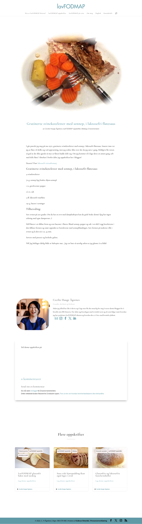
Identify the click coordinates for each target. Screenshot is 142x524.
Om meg (90, 13)
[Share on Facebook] (24, 353)
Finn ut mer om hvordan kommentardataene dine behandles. (82, 394)
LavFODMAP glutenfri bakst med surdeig (32, 469)
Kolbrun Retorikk (82, 521)
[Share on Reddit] (24, 359)
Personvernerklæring (98, 521)
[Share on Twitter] (24, 356)
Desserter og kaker (101, 451)
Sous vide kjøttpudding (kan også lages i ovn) (71, 469)
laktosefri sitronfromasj (47, 163)
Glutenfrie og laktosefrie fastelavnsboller (109, 469)
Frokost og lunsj (23, 451)
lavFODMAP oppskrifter (57, 13)
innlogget (34, 391)
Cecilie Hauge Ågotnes (53, 129)
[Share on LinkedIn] (24, 362)
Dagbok (98, 13)
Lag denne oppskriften (27, 481)
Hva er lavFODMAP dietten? (35, 13)
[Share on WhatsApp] (24, 369)
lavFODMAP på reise (76, 13)
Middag (84, 129)
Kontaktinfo (108, 13)
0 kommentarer (93, 129)
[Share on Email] (24, 366)
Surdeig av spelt (23, 455)
